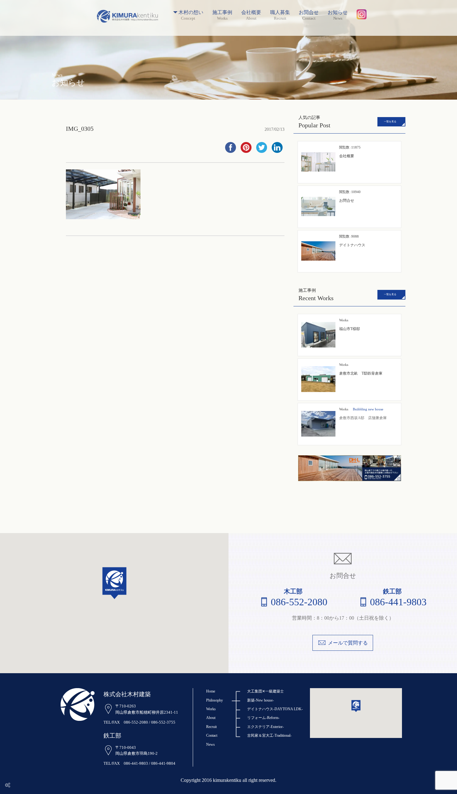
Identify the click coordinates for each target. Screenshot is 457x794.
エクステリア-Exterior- (265, 727)
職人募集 (280, 13)
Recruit (211, 727)
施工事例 (222, 13)
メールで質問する (348, 642)
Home (210, 691)
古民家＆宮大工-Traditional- (269, 735)
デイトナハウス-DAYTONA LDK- (275, 709)
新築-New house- (260, 700)
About (210, 718)
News (210, 744)
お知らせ (338, 13)
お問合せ (309, 13)
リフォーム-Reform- (263, 718)
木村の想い (190, 13)
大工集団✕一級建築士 (265, 691)
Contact (211, 735)
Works (343, 409)
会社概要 (251, 13)
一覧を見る (390, 121)
